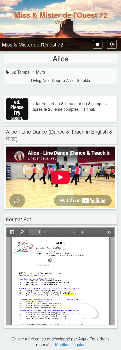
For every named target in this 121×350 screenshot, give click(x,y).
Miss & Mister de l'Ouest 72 (32, 44)
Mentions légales (70, 344)
